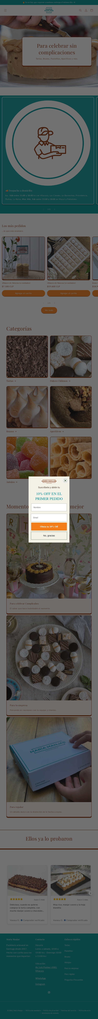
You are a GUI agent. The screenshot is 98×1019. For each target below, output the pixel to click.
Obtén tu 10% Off (49, 526)
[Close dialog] (65, 481)
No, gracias (49, 535)
